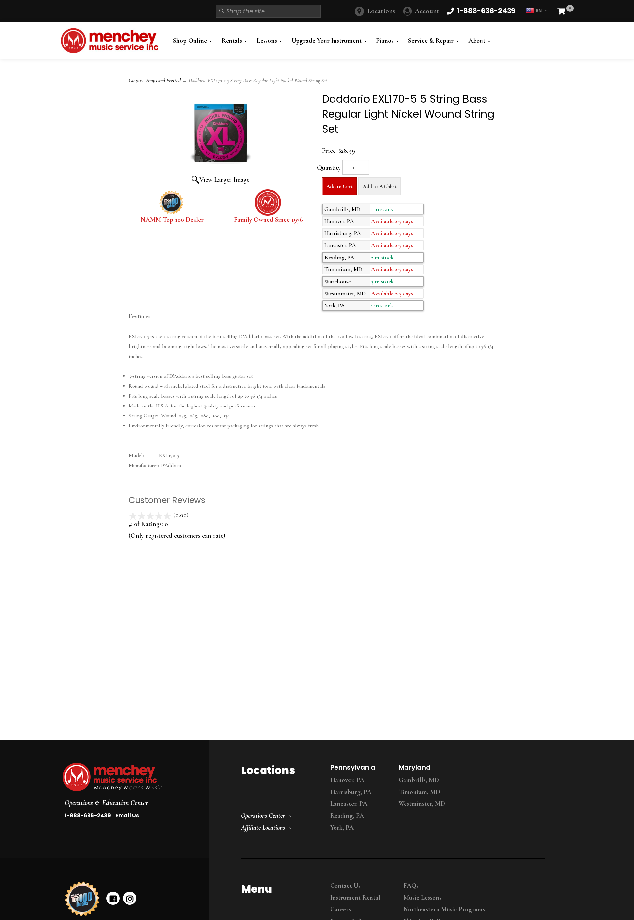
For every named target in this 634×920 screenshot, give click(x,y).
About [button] (477, 41)
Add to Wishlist (379, 186)
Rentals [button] (233, 41)
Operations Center (263, 816)
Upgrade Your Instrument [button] (327, 41)
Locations (381, 11)
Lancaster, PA (348, 804)
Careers (340, 909)
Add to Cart (339, 186)
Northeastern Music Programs (444, 909)
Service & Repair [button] (431, 41)
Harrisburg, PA (350, 792)
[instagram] (129, 898)
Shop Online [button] (191, 41)
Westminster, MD (422, 804)
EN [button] (539, 10)
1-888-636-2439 (88, 815)
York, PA (342, 828)
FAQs (411, 886)
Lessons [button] (268, 41)
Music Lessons (422, 898)
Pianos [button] (385, 41)
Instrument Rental (355, 898)
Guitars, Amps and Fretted (155, 80)
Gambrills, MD (419, 780)
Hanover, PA (347, 780)
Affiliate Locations (263, 828)
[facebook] (113, 898)
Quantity (329, 168)
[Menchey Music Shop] (111, 40)
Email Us (127, 815)
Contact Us (345, 886)
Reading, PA (347, 816)
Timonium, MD (419, 792)
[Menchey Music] (130, 777)
